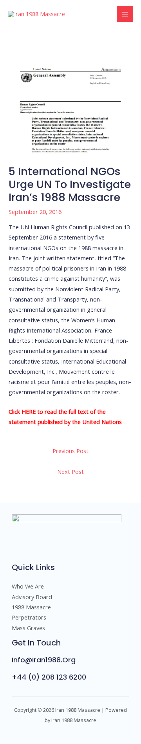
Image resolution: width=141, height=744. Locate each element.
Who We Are (28, 586)
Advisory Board (32, 597)
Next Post (70, 471)
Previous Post (70, 451)
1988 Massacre (31, 607)
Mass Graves (28, 628)
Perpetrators (29, 617)
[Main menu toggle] (125, 14)
